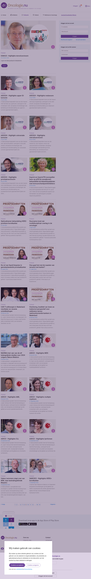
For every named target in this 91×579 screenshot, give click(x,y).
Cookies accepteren (17, 565)
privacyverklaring (28, 569)
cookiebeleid (19, 569)
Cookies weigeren (33, 565)
